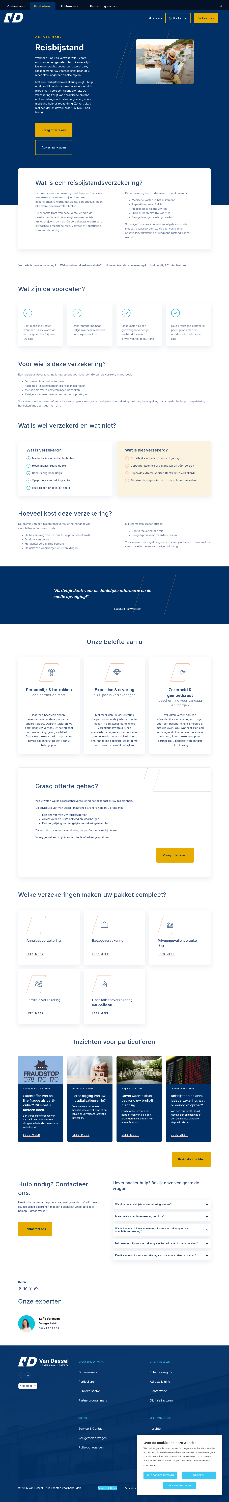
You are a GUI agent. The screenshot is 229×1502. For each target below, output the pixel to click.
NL (221, 6)
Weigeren (199, 1475)
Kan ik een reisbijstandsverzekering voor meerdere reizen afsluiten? (155, 1255)
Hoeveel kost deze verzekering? (126, 265)
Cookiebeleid (150, 1465)
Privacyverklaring (201, 1460)
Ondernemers (16, 6)
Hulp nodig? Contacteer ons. (168, 265)
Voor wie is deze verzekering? (37, 265)
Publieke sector (71, 6)
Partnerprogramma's (103, 6)
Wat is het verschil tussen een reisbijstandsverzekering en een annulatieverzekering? (152, 1230)
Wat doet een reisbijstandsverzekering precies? (143, 1204)
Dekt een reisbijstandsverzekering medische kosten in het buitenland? (156, 1243)
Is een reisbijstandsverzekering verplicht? (139, 1216)
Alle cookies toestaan (160, 1475)
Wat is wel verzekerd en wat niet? (81, 265)
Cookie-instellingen (179, 1486)
